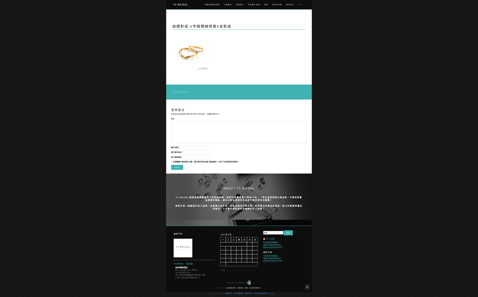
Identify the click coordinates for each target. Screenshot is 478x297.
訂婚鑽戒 (228, 5)
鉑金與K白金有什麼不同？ (273, 247)
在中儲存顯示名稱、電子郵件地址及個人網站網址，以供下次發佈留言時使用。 (206, 161)
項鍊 (266, 5)
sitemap (271, 293)
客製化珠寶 (277, 5)
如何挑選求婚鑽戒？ (271, 242)
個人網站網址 (176, 157)
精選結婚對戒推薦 (212, 5)
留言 (173, 119)
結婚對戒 (239, 5)
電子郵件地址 (177, 152)
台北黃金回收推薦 (260, 293)
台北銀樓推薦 (238, 293)
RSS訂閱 (270, 238)
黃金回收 (248, 293)
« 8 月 (222, 270)
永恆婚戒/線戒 (254, 5)
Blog (300, 5)
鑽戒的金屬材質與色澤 (272, 245)
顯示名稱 (175, 147)
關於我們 (290, 5)
